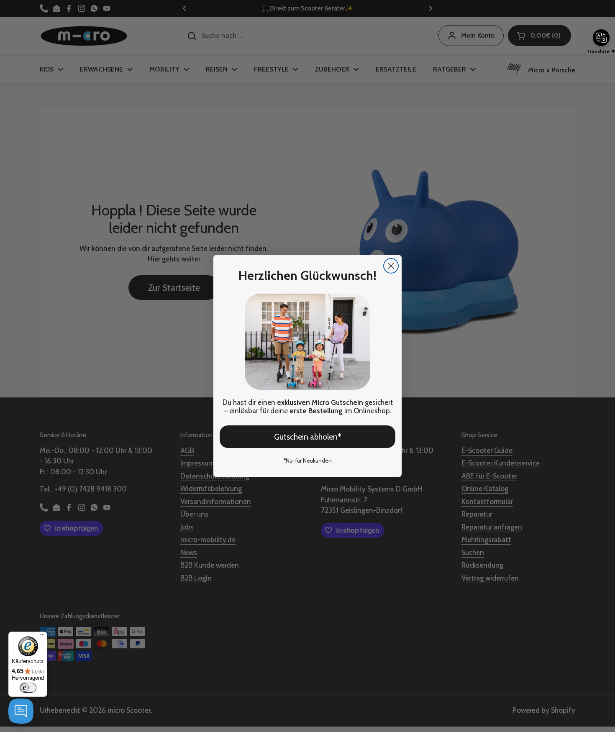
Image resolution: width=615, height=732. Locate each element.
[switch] (28, 688)
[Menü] (42, 637)
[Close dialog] (391, 266)
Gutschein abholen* (307, 437)
